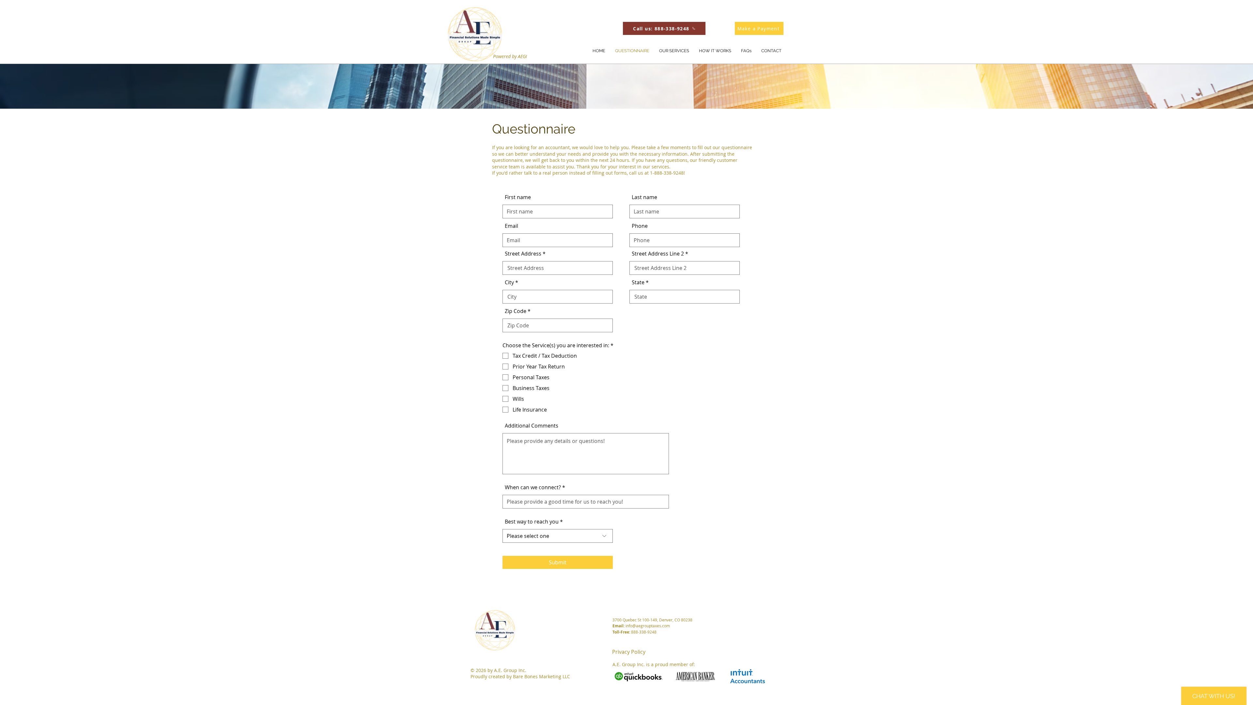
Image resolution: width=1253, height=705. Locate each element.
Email (511, 225)
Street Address (523, 253)
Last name (644, 197)
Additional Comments (531, 425)
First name (518, 197)
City (509, 282)
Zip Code (515, 311)
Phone (640, 225)
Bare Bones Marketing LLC (541, 676)
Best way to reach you (532, 521)
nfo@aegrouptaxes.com (648, 625)
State (638, 282)
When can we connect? (533, 487)
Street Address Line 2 (658, 253)
